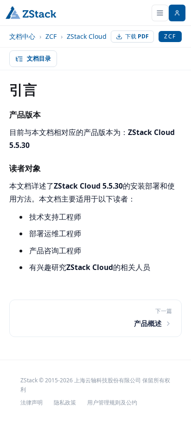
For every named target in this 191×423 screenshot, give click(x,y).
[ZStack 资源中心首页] (31, 12)
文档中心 (22, 36)
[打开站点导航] (160, 13)
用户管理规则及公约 (112, 402)
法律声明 (31, 402)
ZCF (51, 36)
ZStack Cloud (87, 36)
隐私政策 (65, 402)
